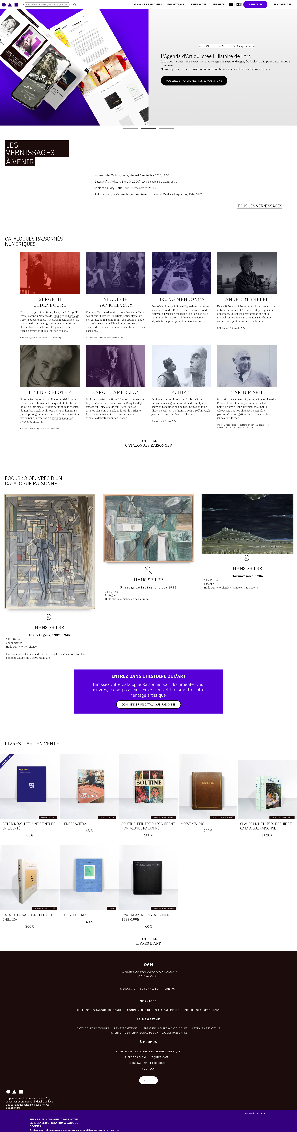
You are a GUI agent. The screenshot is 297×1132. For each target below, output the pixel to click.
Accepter (261, 1113)
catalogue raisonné (102, 319)
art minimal (231, 310)
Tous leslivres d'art (148, 941)
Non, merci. (249, 1113)
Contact (148, 1080)
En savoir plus (112, 1130)
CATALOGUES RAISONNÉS (93, 1028)
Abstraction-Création (56, 414)
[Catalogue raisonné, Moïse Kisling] (208, 786)
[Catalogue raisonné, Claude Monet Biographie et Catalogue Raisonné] (267, 786)
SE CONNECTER (150, 988)
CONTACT (171, 988)
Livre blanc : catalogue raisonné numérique (148, 1051)
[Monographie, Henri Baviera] (89, 786)
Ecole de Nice (181, 310)
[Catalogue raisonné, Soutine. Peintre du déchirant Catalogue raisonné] (148, 786)
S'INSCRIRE (127, 988)
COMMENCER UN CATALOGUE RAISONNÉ (149, 704)
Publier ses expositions (202, 1010)
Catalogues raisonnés (147, 4)
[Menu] (231, 4)
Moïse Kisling (192, 823)
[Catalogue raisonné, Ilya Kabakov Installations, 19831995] (148, 877)
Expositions (175, 4)
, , (132, 175)
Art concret (248, 310)
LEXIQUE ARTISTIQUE (206, 1028)
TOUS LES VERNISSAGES (259, 206)
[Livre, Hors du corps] (89, 877)
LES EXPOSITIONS (125, 1028)
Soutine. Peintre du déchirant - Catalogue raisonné (148, 825)
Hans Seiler (49, 627)
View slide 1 (130, 128)
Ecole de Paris (194, 399)
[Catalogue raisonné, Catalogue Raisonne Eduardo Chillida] (29, 877)
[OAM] (10, 4)
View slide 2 (148, 128)
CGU (144, 1068)
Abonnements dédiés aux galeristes (153, 1010)
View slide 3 (166, 128)
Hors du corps (74, 915)
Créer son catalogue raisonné (99, 1010)
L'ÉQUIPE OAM (159, 1057)
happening (41, 323)
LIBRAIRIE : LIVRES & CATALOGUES (164, 1028)
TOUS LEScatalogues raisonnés (148, 443)
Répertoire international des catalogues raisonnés (148, 1032)
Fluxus (57, 316)
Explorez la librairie (182, 76)
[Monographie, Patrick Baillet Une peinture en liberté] (29, 786)
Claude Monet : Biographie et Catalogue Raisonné (266, 825)
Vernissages (198, 4)
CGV (152, 1068)
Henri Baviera (74, 823)
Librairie (218, 4)
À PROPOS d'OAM (136, 1057)
